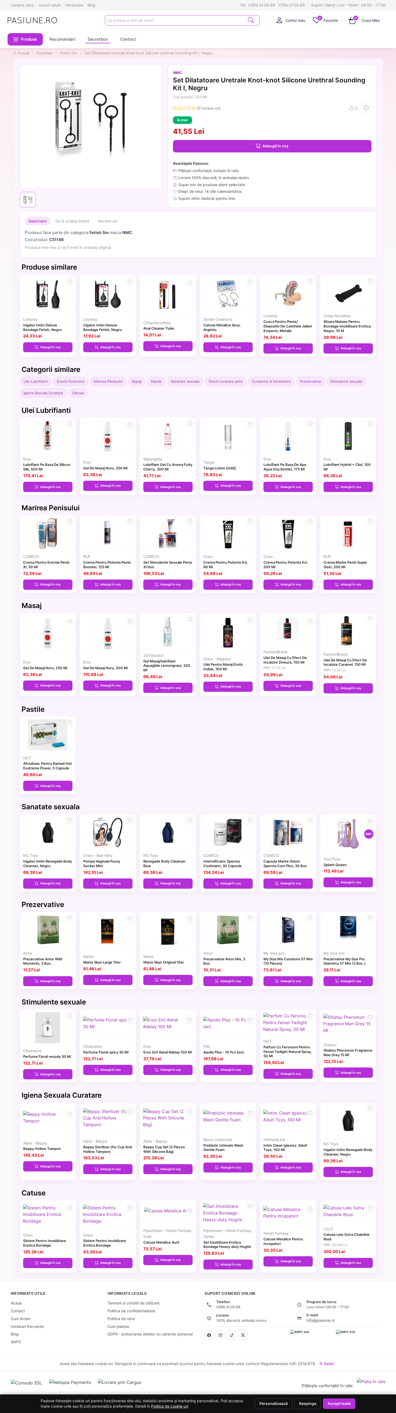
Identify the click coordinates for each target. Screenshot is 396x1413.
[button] (25, 39)
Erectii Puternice (71, 381)
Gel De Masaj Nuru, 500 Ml (105, 668)
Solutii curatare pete (226, 381)
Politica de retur (121, 1318)
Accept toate (339, 1403)
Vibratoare (74, 5)
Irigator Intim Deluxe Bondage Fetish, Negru (42, 327)
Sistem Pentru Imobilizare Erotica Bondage (44, 1242)
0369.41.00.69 (261, 5)
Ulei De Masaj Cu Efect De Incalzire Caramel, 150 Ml (345, 662)
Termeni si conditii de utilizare (133, 1303)
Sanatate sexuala (185, 381)
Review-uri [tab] (107, 221)
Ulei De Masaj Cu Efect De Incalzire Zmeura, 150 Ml (285, 659)
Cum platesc (118, 1326)
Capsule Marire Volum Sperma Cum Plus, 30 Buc (285, 863)
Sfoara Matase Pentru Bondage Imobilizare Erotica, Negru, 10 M (347, 326)
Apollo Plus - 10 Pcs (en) (223, 1052)
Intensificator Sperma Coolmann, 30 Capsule (222, 863)
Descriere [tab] (37, 221)
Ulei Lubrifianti (35, 381)
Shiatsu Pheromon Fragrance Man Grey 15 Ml (348, 1052)
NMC (177, 72)
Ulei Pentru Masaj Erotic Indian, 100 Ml (223, 666)
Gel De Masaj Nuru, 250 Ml (105, 468)
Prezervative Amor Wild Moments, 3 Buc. (42, 961)
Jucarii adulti (49, 5)
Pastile (156, 381)
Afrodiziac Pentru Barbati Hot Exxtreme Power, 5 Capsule (47, 765)
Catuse (78, 393)
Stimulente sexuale (346, 381)
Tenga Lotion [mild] (219, 468)
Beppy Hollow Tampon (42, 1148)
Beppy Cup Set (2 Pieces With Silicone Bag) (164, 1149)
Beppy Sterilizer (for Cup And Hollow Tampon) (107, 1149)
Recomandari (62, 39)
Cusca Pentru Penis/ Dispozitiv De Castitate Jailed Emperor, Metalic (287, 326)
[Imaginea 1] (28, 199)
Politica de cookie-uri (169, 1406)
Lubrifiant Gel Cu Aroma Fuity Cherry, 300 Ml (167, 466)
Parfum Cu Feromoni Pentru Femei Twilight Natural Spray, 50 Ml (287, 1051)
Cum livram (20, 1318)
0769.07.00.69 (291, 5)
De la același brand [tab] (72, 221)
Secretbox (98, 39)
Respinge (307, 1403)
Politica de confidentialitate (131, 1311)
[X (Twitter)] (243, 1335)
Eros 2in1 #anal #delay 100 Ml (167, 1052)
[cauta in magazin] (250, 20)
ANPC (16, 1341)
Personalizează (273, 1403)
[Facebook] (209, 1335)
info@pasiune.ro (321, 1320)
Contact (128, 39)
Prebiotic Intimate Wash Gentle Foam (223, 1147)
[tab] (290, 20)
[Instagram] (220, 1335)
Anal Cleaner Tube (158, 328)
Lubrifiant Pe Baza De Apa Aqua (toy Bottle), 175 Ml (284, 466)
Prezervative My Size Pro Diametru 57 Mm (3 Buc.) (345, 961)
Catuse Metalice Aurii (161, 1242)
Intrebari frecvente (27, 1326)
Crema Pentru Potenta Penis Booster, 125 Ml (107, 564)
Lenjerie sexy (22, 5)
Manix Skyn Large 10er (102, 962)
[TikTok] (231, 1335)
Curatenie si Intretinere (271, 381)
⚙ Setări (326, 1363)
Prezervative (310, 381)
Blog (91, 5)
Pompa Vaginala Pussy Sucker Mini (101, 863)
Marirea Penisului (108, 381)
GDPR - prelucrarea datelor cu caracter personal (150, 1334)
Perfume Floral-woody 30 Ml (47, 1056)
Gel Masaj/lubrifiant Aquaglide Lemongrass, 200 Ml (166, 665)
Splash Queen (335, 865)
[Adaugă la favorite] (366, 108)
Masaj (136, 381)
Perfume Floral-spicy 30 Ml (105, 1052)
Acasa (16, 1303)
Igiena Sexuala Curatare (43, 393)
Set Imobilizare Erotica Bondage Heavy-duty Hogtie (227, 1244)
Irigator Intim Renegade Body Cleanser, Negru (47, 863)
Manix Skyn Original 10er (163, 962)
